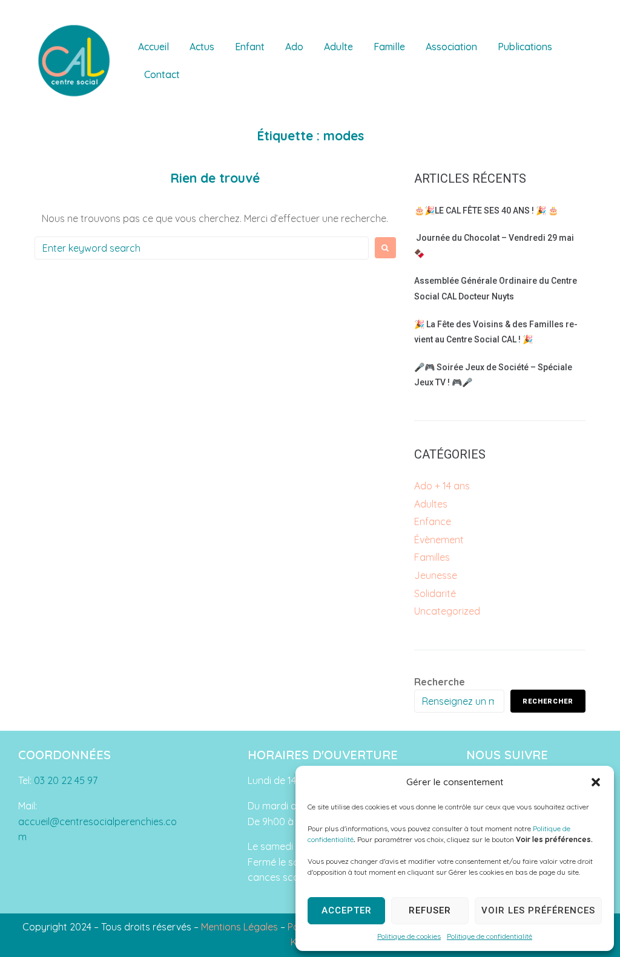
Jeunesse (435, 575)
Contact (162, 74)
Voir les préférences (538, 910)
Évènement (439, 540)
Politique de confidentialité (489, 936)
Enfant (250, 47)
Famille (389, 47)
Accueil (153, 47)
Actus (202, 47)
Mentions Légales (239, 927)
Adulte (338, 47)
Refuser (430, 910)
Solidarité (435, 593)
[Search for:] (202, 248)
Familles (432, 557)
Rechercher (548, 701)
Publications (525, 47)
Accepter (347, 910)
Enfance (432, 521)
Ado (294, 47)
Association (451, 47)
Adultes (430, 504)
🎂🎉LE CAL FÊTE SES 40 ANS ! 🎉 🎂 (486, 210)
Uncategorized (447, 611)
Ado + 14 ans (442, 486)
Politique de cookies (409, 936)
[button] (596, 782)
